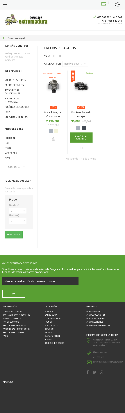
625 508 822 (104, 17)
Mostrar (13, 234)
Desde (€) (14, 205)
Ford (8, 148)
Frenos (48, 322)
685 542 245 (115, 20)
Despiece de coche (54, 343)
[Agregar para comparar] (53, 139)
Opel (7, 158)
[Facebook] (87, 372)
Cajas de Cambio (53, 318)
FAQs (8, 112)
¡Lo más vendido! (16, 46)
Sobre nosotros (15, 80)
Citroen (10, 138)
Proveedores (14, 129)
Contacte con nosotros (16, 315)
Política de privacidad (15, 325)
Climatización (52, 336)
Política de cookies (17, 107)
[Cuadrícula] (54, 56)
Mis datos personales (98, 325)
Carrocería (51, 315)
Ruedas (48, 339)
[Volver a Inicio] (3, 38)
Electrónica (51, 325)
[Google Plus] (102, 372)
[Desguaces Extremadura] (26, 20)
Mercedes (11, 153)
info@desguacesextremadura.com (108, 362)
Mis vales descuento (97, 318)
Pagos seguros (14, 85)
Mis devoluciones (95, 315)
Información (13, 71)
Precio (13, 199)
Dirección (50, 329)
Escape (48, 332)
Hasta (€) (14, 215)
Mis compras (93, 311)
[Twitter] (94, 372)
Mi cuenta (91, 306)
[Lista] (60, 56)
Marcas (49, 311)
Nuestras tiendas (16, 117)
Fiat (7, 143)
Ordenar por (52, 63)
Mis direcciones (94, 322)
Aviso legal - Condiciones (16, 329)
